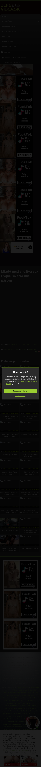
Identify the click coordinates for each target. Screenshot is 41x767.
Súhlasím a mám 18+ (20, 391)
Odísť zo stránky (20, 396)
